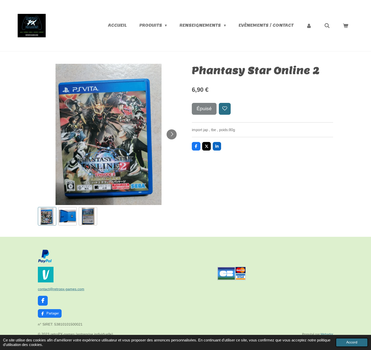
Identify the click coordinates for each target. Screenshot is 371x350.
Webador (327, 334)
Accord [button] (351, 342)
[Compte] (309, 25)
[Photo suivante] (172, 134)
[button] (47, 216)
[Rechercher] (327, 25)
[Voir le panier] (345, 25)
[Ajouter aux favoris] (225, 109)
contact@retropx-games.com (61, 289)
